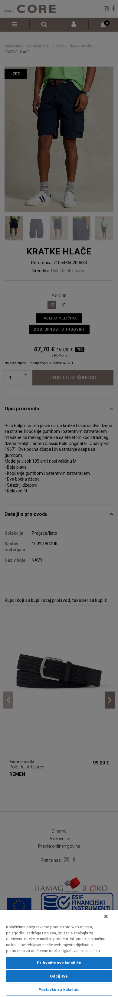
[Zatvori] (106, 916)
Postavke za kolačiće (59, 989)
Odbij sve (59, 976)
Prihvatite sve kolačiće (59, 963)
